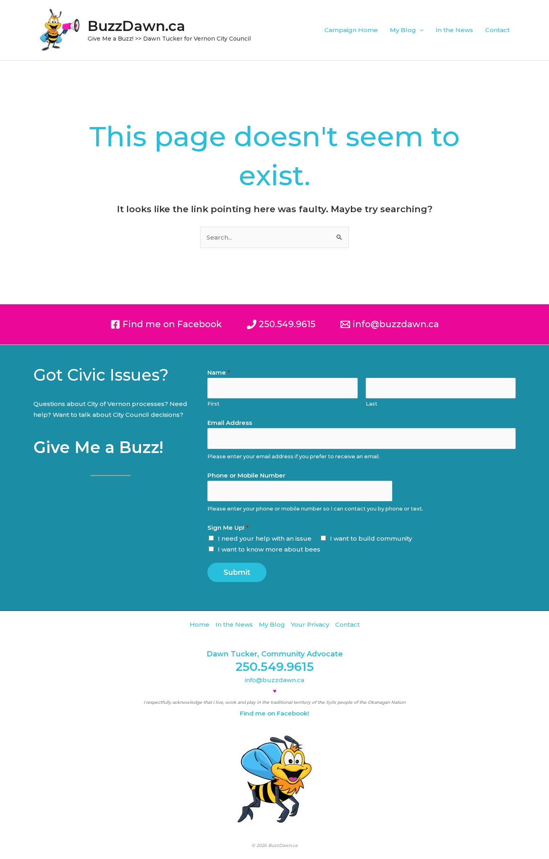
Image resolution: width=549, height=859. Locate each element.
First (213, 404)
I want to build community (371, 538)
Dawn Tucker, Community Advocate (275, 654)
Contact (497, 30)
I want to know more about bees (269, 549)
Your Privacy (310, 624)
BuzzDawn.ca (136, 26)
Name (218, 372)
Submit (236, 572)
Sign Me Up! (228, 527)
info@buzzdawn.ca (274, 680)
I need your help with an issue (264, 538)
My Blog (403, 30)
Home (199, 624)
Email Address (229, 422)
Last (371, 404)
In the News (454, 30)
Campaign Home (351, 30)
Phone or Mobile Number (246, 475)
